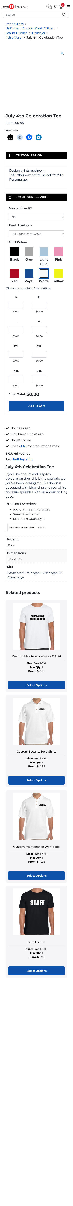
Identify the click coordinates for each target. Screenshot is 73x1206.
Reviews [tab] (42, 528)
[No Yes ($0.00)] (36, 217)
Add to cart (36, 405)
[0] (59, 6)
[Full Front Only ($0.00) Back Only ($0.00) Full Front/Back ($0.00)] (36, 233)
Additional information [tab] (21, 528)
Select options (37, 685)
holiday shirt (23, 459)
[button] (62, 53)
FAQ (24, 446)
